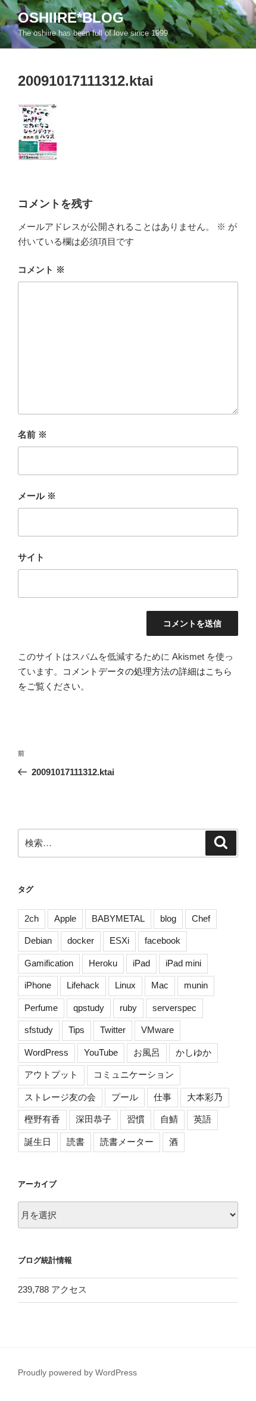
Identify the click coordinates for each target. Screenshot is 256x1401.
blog (168, 918)
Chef (201, 918)
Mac (159, 985)
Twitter (113, 1030)
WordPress (46, 1052)
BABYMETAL (118, 918)
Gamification (48, 963)
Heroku (103, 963)
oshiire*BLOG (71, 18)
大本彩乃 (205, 1097)
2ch (31, 918)
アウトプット (51, 1074)
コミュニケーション (133, 1074)
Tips (76, 1030)
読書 (76, 1142)
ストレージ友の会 (60, 1097)
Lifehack (83, 985)
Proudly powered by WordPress (77, 1372)
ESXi (119, 940)
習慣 (136, 1119)
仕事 (162, 1097)
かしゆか (193, 1052)
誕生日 (37, 1142)
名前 (32, 434)
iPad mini (183, 963)
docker (80, 940)
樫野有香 (42, 1119)
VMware (157, 1030)
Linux (125, 985)
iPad (141, 963)
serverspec (174, 1008)
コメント (41, 269)
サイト (31, 557)
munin (196, 985)
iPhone (37, 985)
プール (124, 1097)
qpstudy (88, 1008)
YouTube (101, 1052)
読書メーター (127, 1142)
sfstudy (38, 1030)
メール (37, 496)
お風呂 (146, 1052)
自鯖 (169, 1119)
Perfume (41, 1008)
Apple (65, 918)
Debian (38, 940)
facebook (162, 940)
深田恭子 (93, 1119)
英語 (202, 1119)
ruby (128, 1008)
